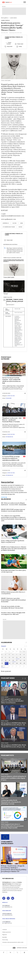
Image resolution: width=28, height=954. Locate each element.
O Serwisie (4, 929)
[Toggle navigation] (24, 2)
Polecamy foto (7, 755)
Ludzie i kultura (13, 17)
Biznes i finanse (4, 774)
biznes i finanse (4, 697)
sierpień (3, 646)
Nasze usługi (5, 939)
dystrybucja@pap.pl (7, 913)
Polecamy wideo (8, 678)
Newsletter (4, 937)
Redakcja (4, 902)
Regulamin (4, 934)
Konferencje (6, 223)
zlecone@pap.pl (6, 905)
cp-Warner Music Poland (9, 227)
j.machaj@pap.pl (6, 921)
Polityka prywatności (6, 932)
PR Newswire (8, 398)
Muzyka (20, 227)
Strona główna (4, 17)
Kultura (14, 223)
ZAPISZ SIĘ (4, 497)
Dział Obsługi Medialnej (8, 918)
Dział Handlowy (6, 910)
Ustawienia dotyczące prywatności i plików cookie (12, 942)
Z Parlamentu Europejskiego (7, 843)
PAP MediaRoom (9, 436)
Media (21, 223)
